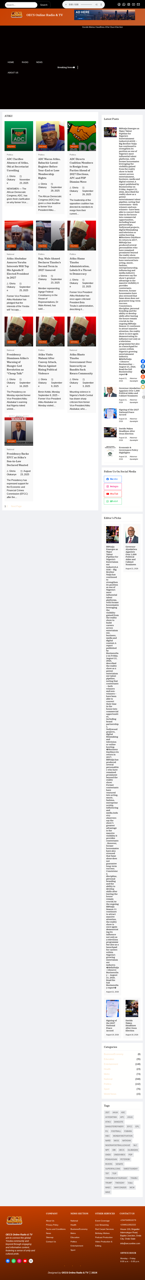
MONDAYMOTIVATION (122, 1136)
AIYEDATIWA (111, 1117)
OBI (114, 1150)
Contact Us (51, 1241)
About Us (50, 1221)
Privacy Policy (52, 1225)
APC (122, 1117)
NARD (107, 1141)
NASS (116, 1141)
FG (106, 1131)
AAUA (115, 1112)
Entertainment (111, 1064)
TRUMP (108, 1183)
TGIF (114, 1173)
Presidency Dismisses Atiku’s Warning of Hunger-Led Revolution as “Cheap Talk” (18, 364)
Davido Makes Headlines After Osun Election (127, 431)
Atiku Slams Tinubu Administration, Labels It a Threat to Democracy (80, 266)
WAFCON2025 (120, 1187)
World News (110, 1094)
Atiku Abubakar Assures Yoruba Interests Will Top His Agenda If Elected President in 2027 (18, 268)
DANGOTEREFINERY (114, 1126)
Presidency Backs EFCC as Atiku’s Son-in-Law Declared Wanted (18, 459)
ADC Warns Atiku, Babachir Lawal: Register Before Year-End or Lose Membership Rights (49, 168)
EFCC (129, 1126)
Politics (11, 146)
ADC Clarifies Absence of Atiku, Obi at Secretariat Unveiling (18, 164)
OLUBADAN (133, 1150)
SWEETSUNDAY (131, 1169)
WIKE (107, 1192)
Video (130, 1183)
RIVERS (108, 1164)
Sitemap (49, 1237)
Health (107, 1069)
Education (109, 1059)
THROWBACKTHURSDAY (116, 1178)
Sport (106, 1089)
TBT (107, 1173)
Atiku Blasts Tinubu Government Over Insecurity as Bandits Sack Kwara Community (81, 364)
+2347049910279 (128, 1220)
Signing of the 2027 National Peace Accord (129, 412)
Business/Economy (113, 1054)
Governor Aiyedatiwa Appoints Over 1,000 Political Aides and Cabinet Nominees (129, 392)
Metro (107, 1074)
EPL (137, 1126)
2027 (107, 1112)
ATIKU (108, 1122)
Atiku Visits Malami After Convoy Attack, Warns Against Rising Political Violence (47, 364)
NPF (107, 1150)
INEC (107, 1136)
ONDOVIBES (119, 1155)
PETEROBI (125, 1159)
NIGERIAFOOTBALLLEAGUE (117, 1145)
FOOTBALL (116, 1131)
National (11, 246)
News (48, 1233)
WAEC (108, 1187)
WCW (132, 1187)
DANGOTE (118, 1122)
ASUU (130, 1117)
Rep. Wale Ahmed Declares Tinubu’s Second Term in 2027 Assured (49, 264)
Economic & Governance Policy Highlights (101, 27)
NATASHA (126, 1141)
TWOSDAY (119, 1183)
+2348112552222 (128, 1225)
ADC (123, 1112)
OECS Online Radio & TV (44, 15)
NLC (135, 1145)
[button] (143, 361)
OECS (121, 1150)
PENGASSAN (111, 1159)
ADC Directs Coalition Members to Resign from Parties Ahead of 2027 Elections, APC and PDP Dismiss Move (81, 170)
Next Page (16, 506)
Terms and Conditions (56, 1229)
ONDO (108, 1155)
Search (43, 5)
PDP (130, 1155)
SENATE (119, 1164)
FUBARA (128, 1131)
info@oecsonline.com (130, 1243)
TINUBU (134, 1178)
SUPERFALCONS (112, 1169)
